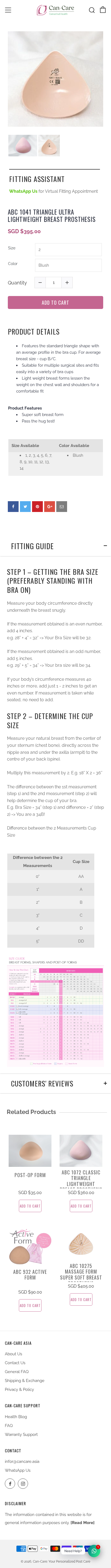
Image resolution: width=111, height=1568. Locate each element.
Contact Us (15, 1362)
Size (11, 248)
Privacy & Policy (19, 1389)
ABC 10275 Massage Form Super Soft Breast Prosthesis (81, 1274)
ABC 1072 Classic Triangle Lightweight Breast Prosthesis (81, 1181)
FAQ (9, 1425)
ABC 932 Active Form (30, 1275)
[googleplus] (49, 506)
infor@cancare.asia (22, 1461)
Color (13, 264)
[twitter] (25, 506)
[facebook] (13, 506)
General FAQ (17, 1371)
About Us (13, 1354)
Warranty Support (21, 1434)
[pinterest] (37, 506)
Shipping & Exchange (24, 1380)
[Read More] (83, 1522)
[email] (61, 506)
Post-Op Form (30, 1175)
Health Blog (16, 1416)
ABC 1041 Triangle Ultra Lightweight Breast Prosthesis (52, 215)
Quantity (17, 283)
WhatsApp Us (17, 1470)
